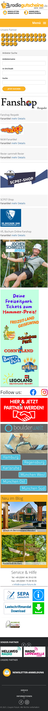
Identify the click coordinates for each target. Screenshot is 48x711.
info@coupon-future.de (25, 584)
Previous (24, 645)
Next (29, 645)
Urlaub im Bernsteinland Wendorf (19, 530)
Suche (5, 78)
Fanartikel (5, 118)
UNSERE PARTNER (9, 660)
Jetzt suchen (14, 89)
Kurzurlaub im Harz (12, 563)
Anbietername (8, 59)
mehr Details (18, 118)
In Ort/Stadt (7, 68)
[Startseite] (24, 5)
